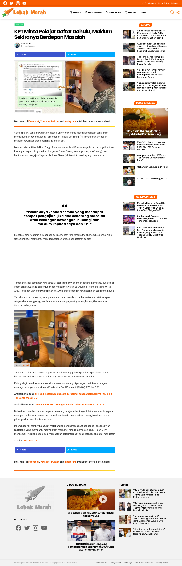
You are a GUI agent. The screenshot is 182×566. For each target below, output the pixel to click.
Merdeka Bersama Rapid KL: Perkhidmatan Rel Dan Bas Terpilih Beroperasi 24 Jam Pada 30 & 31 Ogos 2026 (151, 207)
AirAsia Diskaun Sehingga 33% (152, 178)
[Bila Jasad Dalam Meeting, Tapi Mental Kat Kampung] (145, 123)
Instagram (70, 121)
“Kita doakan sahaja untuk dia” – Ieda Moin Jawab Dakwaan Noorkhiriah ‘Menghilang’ (149, 531)
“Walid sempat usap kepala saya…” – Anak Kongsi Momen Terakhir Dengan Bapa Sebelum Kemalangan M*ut (152, 47)
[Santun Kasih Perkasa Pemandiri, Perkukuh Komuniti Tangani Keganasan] (129, 219)
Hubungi (174, 3)
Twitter (55, 121)
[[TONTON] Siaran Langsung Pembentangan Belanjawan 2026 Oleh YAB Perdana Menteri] (129, 145)
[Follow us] (178, 12)
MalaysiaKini (30, 440)
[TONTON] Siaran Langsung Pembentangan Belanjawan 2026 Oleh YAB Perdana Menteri (151, 146)
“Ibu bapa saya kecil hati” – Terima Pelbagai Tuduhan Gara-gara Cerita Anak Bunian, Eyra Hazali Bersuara (149, 520)
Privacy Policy (162, 563)
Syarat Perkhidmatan (144, 563)
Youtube (45, 121)
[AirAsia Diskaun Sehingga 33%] (129, 181)
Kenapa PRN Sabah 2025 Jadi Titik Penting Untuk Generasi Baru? (151, 158)
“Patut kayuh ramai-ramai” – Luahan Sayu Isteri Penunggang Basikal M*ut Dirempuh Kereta (152, 73)
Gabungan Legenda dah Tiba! (152, 167)
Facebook (33, 121)
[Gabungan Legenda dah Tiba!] (129, 170)
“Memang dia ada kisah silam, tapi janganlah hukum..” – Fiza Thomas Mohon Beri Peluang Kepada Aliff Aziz (148, 507)
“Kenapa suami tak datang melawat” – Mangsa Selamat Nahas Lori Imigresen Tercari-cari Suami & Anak (152, 87)
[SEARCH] (172, 12)
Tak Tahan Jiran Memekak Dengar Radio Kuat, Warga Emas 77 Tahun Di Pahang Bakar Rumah (150, 60)
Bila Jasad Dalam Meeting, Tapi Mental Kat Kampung (91, 514)
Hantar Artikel (163, 3)
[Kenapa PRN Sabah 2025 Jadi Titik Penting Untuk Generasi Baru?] (129, 158)
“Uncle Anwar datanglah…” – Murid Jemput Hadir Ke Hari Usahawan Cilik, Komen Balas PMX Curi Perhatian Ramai (151, 34)
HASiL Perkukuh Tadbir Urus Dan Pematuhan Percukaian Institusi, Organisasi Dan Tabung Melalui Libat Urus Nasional (151, 232)
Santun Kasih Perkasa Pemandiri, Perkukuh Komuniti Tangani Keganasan (152, 218)
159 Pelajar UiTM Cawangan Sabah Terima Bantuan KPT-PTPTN (69, 404)
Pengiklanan (116, 563)
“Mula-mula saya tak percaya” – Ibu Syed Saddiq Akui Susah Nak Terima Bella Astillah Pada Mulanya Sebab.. (149, 494)
